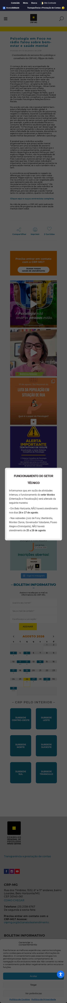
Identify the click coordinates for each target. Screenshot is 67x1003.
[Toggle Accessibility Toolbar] (61, 974)
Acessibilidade (11, 8)
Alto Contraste (48, 3)
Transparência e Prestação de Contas (44, 8)
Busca (34, 3)
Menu (25, 3)
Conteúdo (15, 3)
